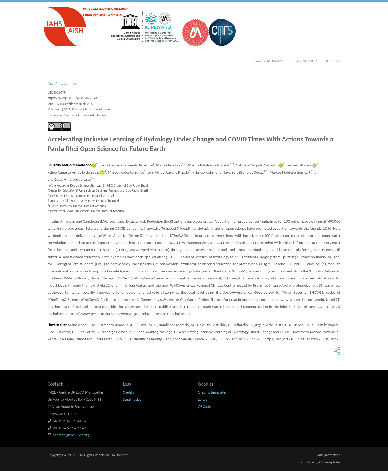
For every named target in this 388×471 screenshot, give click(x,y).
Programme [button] (303, 61)
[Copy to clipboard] (336, 353)
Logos (202, 400)
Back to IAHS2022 (267, 61)
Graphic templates (212, 393)
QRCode (204, 407)
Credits (128, 393)
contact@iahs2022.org (71, 435)
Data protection (328, 455)
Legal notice (132, 400)
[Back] (53, 84)
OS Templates (329, 462)
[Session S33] (69, 84)
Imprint (333, 61)
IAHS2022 (120, 455)
